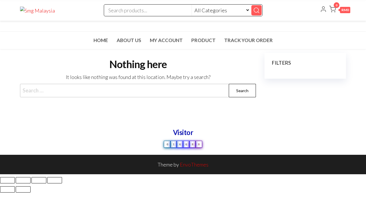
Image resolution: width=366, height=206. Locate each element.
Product (203, 40)
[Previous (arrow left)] (7, 189)
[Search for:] (138, 90)
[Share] (38, 180)
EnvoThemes (194, 164)
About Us (129, 40)
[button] (339, 10)
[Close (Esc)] (54, 180)
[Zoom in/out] (7, 180)
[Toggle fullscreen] (23, 180)
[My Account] (323, 9)
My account (166, 40)
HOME (101, 40)
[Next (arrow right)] (23, 189)
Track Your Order (248, 40)
